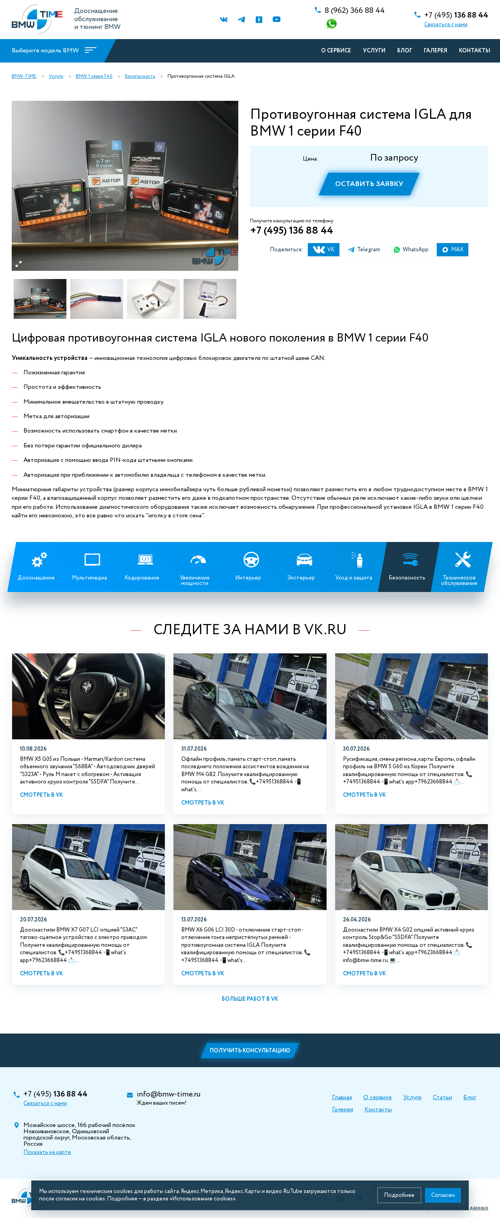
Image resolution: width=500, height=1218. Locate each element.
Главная (342, 1097)
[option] (125, 186)
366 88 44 (355, 11)
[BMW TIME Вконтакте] (223, 20)
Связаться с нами (446, 25)
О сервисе (336, 51)
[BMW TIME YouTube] (276, 20)
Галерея (435, 51)
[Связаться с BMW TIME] (332, 24)
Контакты (474, 51)
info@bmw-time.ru (168, 1094)
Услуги (374, 51)
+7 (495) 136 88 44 (291, 230)
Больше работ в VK (250, 999)
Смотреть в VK (41, 795)
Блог (404, 51)
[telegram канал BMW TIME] (241, 20)
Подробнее (399, 1195)
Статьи (442, 1097)
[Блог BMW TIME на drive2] (259, 20)
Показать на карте (47, 1152)
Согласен (443, 1195)
